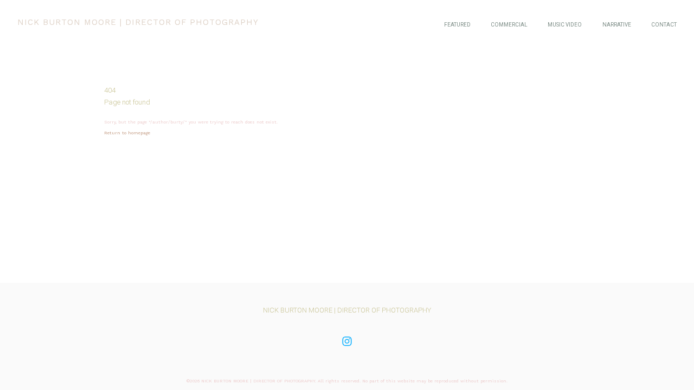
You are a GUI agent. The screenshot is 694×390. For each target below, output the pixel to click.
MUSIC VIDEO (565, 25)
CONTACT (664, 25)
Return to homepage (127, 133)
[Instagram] (347, 341)
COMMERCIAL (509, 25)
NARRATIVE (616, 25)
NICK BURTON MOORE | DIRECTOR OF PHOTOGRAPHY (347, 310)
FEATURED (457, 25)
